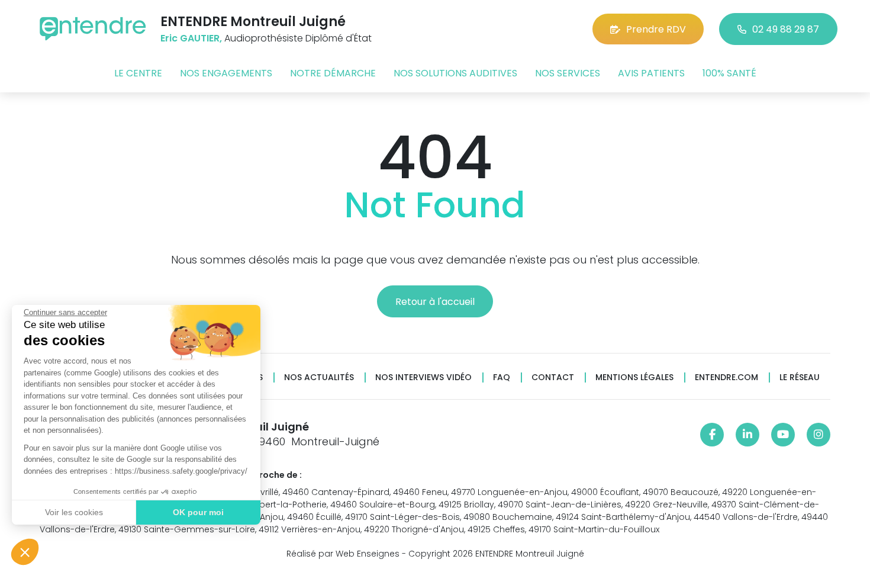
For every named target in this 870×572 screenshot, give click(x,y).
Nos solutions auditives (455, 73)
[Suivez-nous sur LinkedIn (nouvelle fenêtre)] (747, 434)
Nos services (567, 73)
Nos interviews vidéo (423, 377)
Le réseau (799, 377)
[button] (25, 552)
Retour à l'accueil (435, 302)
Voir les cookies (74, 512)
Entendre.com (726, 377)
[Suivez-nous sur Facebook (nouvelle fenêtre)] (712, 434)
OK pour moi (198, 512)
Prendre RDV (656, 29)
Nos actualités (319, 377)
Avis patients (651, 73)
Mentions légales (634, 377)
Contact (552, 377)
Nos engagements (226, 73)
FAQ (501, 377)
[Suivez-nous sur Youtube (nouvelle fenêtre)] (783, 434)
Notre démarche (333, 73)
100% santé (729, 73)
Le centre (138, 73)
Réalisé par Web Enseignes (342, 554)
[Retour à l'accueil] (93, 29)
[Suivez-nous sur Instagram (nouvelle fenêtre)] (818, 434)
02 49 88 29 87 (785, 29)
